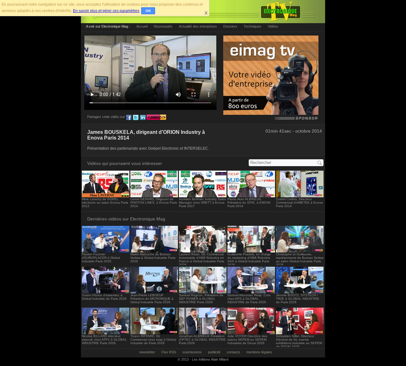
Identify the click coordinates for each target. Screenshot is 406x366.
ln (143, 117)
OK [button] (148, 11)
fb (129, 117)
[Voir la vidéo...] (105, 195)
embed (156, 117)
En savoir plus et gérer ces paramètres (106, 11)
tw (136, 117)
